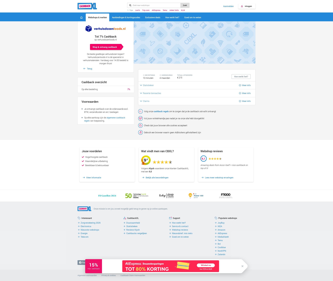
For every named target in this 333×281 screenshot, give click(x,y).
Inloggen (248, 6)
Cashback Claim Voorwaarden (132, 275)
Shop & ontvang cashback (104, 47)
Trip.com (145, 10)
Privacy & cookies (108, 275)
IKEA (220, 226)
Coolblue (222, 247)
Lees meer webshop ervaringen (219, 178)
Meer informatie (93, 178)
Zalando (221, 254)
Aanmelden (228, 6)
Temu (165, 10)
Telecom (84, 237)
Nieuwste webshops (90, 230)
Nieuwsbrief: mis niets (182, 233)
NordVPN (222, 251)
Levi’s (137, 10)
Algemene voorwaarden (87, 275)
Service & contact (180, 226)
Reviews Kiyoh (133, 230)
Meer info (246, 85)
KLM (183, 10)
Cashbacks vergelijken (136, 233)
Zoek (185, 5)
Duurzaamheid (133, 223)
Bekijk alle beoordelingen (157, 178)
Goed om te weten (180, 237)
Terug (89, 68)
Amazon (221, 230)
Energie (84, 233)
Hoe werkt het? (179, 223)
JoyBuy (221, 223)
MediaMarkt (223, 237)
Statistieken (131, 226)
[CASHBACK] (87, 6)
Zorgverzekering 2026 (91, 223)
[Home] (81, 17)
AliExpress (156, 10)
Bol (219, 244)
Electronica (86, 226)
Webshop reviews (180, 230)
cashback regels (161, 111)
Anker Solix (174, 10)
